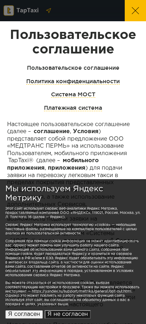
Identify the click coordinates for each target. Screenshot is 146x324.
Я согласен (24, 314)
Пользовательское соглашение (73, 67)
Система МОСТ (73, 94)
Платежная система (73, 107)
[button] (135, 10)
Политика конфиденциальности (73, 81)
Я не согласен (67, 314)
